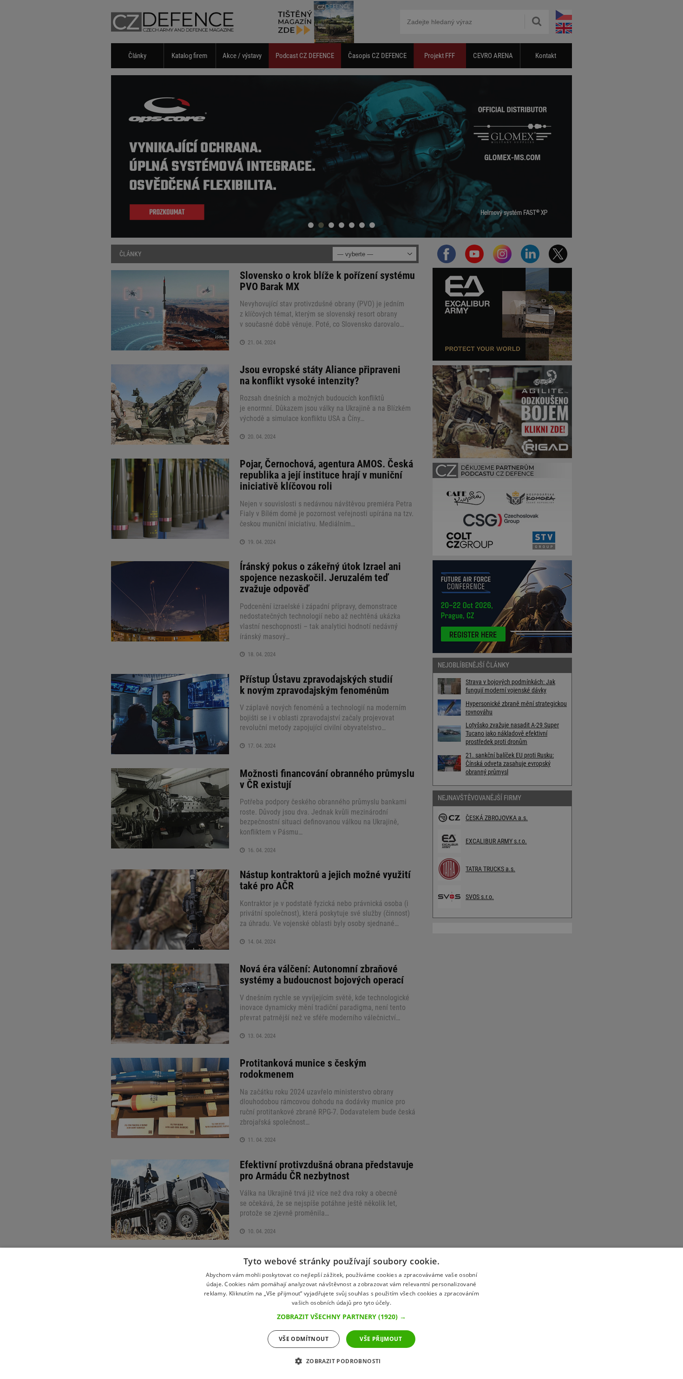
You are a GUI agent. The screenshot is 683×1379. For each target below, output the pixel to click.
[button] (341, 1316)
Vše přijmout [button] (381, 1339)
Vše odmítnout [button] (303, 1339)
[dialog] (341, 1313)
